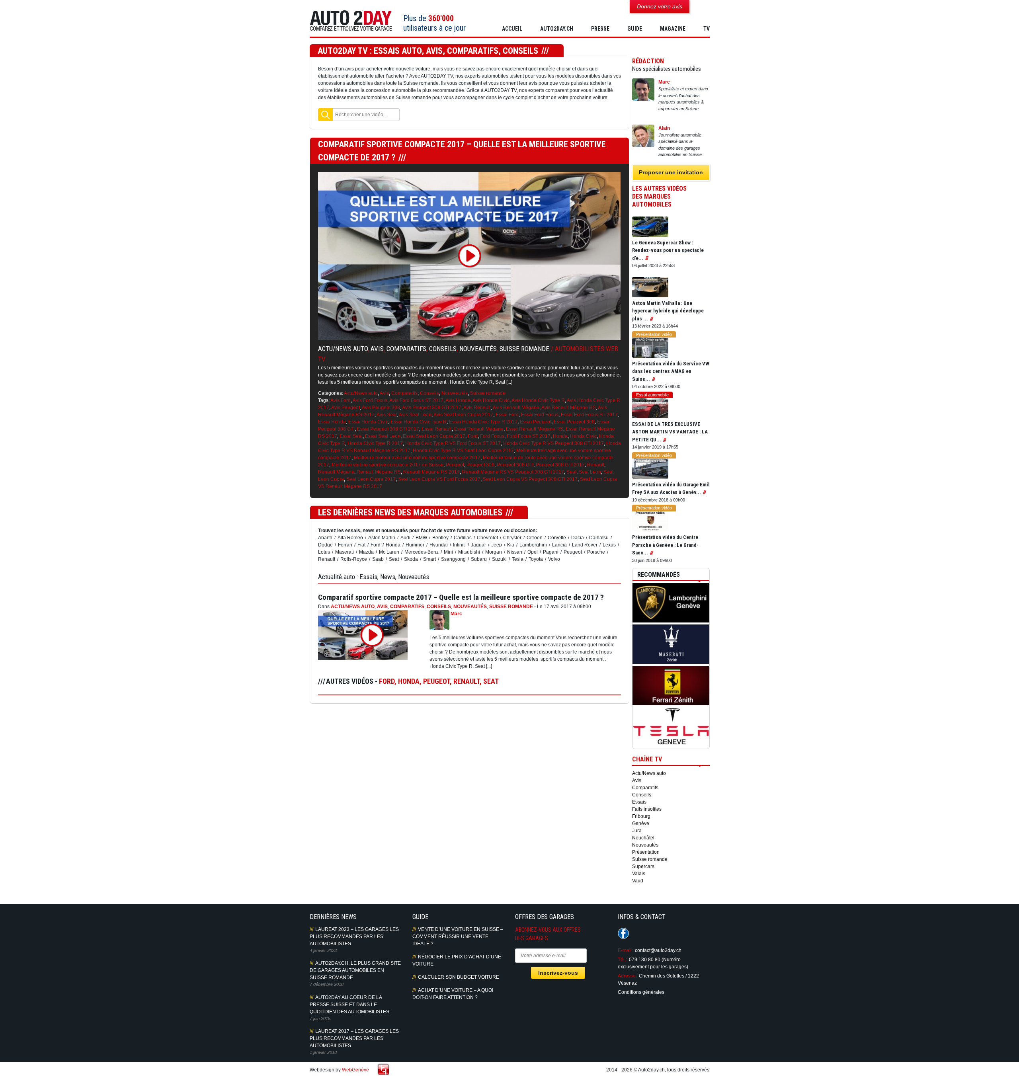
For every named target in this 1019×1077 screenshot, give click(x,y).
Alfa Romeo (350, 537)
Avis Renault (477, 407)
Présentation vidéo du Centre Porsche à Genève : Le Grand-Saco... (665, 545)
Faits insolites (647, 809)
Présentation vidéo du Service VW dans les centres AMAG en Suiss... (670, 371)
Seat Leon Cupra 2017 (371, 479)
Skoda (411, 559)
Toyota (536, 559)
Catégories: (330, 393)
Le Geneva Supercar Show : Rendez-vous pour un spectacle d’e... (668, 250)
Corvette (557, 537)
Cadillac (463, 537)
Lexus (609, 545)
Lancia (559, 545)
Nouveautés (478, 349)
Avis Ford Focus (370, 400)
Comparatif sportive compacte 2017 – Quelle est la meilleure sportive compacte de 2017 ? (461, 597)
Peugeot (455, 465)
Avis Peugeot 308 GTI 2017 (431, 407)
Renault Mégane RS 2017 (431, 472)
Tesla (517, 559)
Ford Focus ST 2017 (528, 436)
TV (706, 28)
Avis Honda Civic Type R (538, 400)
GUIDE (634, 28)
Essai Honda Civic (368, 422)
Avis (377, 349)
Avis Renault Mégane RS (568, 407)
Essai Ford (507, 415)
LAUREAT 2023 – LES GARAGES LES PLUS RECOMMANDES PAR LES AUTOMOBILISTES (354, 936)
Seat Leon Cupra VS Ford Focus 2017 (439, 479)
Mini (448, 552)
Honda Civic (583, 436)
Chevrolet (487, 537)
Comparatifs (406, 349)
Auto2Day (351, 20)
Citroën (535, 537)
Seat (571, 472)
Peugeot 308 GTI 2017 (560, 465)
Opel (532, 552)
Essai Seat (351, 436)
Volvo (554, 559)
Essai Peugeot (535, 422)
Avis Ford (340, 400)
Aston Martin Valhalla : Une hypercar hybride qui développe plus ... (668, 311)
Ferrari (345, 545)
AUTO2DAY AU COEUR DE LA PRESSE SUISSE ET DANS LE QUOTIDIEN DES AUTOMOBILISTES (349, 1005)
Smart (429, 559)
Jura (637, 830)
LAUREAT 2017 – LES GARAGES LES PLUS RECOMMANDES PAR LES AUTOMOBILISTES (354, 1038)
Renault (595, 465)
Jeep (496, 545)
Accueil (512, 28)
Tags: (324, 400)
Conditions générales (641, 992)
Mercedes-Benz (421, 552)
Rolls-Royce (353, 559)
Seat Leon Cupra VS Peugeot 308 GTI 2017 (530, 479)
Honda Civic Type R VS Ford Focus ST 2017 (453, 443)
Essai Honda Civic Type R (418, 422)
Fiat (361, 545)
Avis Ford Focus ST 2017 (416, 400)
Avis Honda (457, 400)
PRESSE (600, 28)
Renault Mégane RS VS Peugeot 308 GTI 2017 (513, 472)
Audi (405, 537)
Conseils (443, 349)
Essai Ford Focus (539, 415)
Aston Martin (381, 537)
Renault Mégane (336, 472)
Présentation (646, 852)
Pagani (550, 552)
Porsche (596, 552)
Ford (473, 436)
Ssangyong (453, 559)
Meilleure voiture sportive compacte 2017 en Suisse (387, 465)
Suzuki (499, 559)
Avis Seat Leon (415, 415)
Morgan (493, 552)
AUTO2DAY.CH (556, 28)
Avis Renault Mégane (516, 407)
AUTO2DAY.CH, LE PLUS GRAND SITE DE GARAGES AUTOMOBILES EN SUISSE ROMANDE (355, 970)
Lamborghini (533, 545)
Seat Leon (590, 472)
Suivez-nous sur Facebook (623, 933)
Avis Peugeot (345, 407)
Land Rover (584, 545)
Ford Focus (492, 436)
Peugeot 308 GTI (515, 465)
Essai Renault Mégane (479, 429)
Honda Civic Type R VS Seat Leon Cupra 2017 (463, 450)
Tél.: (622, 959)
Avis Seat (387, 415)
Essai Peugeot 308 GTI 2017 (388, 429)
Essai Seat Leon (382, 436)
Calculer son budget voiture (458, 977)
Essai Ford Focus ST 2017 (589, 415)
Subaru (479, 559)
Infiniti (459, 545)
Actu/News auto (343, 349)
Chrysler (512, 537)
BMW (421, 537)
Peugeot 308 (480, 465)
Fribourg (641, 816)
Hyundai (438, 545)
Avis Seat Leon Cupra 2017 (463, 415)
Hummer (415, 545)
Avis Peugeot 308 (381, 407)
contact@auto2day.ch (658, 950)
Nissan (514, 552)
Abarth (325, 537)
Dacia (577, 537)
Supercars (643, 866)
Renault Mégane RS (379, 472)
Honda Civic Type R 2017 (375, 443)
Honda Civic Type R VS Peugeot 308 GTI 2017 (553, 443)
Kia (510, 545)
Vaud (637, 881)
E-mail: (625, 950)
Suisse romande (524, 349)
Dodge (325, 545)
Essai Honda (332, 422)
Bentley (440, 537)
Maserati (344, 552)
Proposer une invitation (671, 172)
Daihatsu (599, 537)
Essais (639, 802)
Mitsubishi (469, 552)
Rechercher (325, 114)
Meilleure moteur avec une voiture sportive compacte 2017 (417, 457)
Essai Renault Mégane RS (534, 429)
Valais (638, 873)
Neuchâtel (643, 838)
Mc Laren (389, 552)
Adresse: (627, 976)
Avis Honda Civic (491, 400)
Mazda (366, 552)
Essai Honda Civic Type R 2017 (483, 422)
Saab (378, 559)
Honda (560, 436)
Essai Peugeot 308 (574, 422)
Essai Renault (437, 429)
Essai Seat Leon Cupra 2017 (434, 436)
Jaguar (478, 545)
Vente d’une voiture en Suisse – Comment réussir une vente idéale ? (457, 936)
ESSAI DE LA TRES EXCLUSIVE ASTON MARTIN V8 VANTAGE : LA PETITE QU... (670, 432)
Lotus (324, 552)
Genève (640, 823)
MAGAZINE (672, 28)
